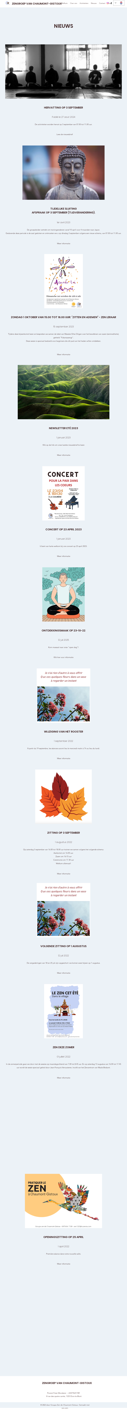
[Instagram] (107, 3)
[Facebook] (111, 3)
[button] (63, 243)
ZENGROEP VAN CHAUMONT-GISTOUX (37, 4)
